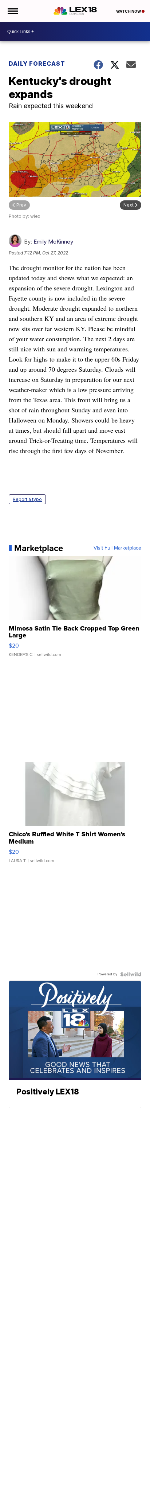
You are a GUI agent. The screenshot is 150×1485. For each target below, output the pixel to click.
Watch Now (129, 11)
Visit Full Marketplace (117, 548)
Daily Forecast (37, 63)
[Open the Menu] (12, 11)
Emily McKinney (53, 241)
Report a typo (27, 499)
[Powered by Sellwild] (130, 974)
